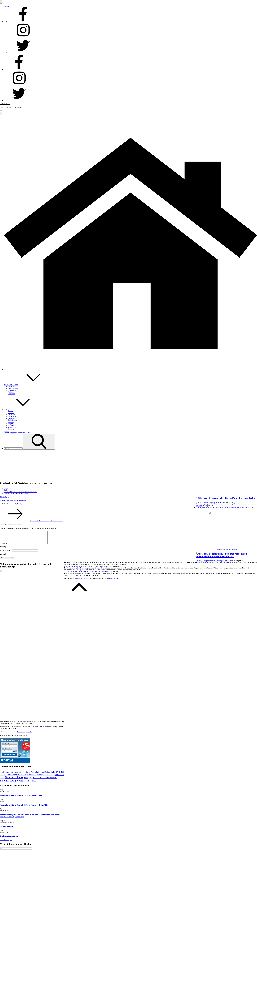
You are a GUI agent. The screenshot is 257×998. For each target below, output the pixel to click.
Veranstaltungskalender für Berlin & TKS (17, 433)
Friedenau (11, 413)
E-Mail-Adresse (5, 550)
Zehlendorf (11, 429)
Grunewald (11, 414)
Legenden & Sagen (49, 775)
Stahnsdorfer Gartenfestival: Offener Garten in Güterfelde (24, 805)
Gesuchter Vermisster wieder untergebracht (209, 502)
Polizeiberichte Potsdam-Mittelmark (215, 556)
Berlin (6, 409)
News (26, 777)
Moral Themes (113, 578)
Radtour (31, 777)
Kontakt (6, 6)
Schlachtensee (12, 420)
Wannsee (11, 425)
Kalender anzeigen (6, 840)
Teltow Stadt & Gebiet (11, 385)
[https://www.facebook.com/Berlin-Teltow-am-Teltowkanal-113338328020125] (23, 21)
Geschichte (57, 771)
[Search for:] (13, 448)
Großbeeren (12, 386)
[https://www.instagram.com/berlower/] (23, 37)
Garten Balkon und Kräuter (41, 772)
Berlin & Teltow (5, 104)
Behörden (14, 772)
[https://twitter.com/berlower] (23, 52)
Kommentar (4, 543)
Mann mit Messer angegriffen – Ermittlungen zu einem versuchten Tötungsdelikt (221, 507)
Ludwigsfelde (12, 390)
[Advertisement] (128, 465)
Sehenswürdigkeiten (11, 780)
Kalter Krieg (11, 775)
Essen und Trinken (23, 772)
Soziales (25, 781)
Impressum (233, 549)
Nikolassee (11, 418)
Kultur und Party (21, 775)
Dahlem (10, 411)
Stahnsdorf (11, 394)
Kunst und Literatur (34, 775)
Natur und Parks (14, 777)
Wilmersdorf (12, 427)
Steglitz (10, 424)
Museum (2, 778)
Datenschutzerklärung (223, 549)
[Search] (39, 442)
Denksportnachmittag (9, 836)
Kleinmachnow (13, 388)
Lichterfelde (12, 416)
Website (2, 554)
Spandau (11, 422)
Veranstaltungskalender (24, 732)
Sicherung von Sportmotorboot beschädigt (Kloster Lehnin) (214, 561)
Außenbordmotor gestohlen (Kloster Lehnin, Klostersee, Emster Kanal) (86, 566)
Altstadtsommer (6, 826)
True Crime (32, 781)
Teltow (33, 727)
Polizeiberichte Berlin (243, 498)
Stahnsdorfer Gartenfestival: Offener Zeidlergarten (21, 795)
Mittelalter (59, 774)
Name (2, 547)
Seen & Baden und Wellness (45, 777)
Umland (6, 431)
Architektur (5, 772)
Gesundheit (3, 775)
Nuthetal (10, 392)
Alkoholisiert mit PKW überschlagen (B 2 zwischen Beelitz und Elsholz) (87, 571)
